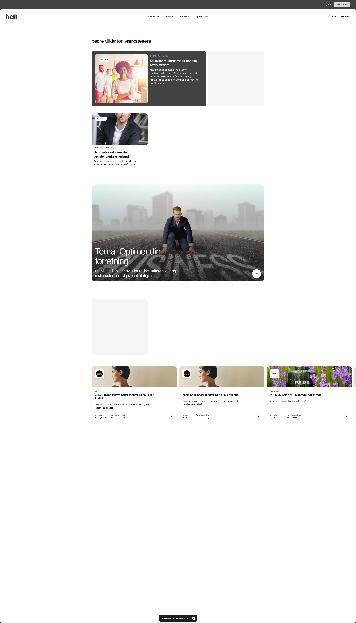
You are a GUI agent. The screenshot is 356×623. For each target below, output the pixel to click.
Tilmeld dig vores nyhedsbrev (176, 618)
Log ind (327, 4)
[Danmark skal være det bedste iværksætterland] (120, 139)
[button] (256, 273)
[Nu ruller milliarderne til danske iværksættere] (149, 78)
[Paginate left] (94, 233)
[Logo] (12, 16)
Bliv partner (342, 4)
